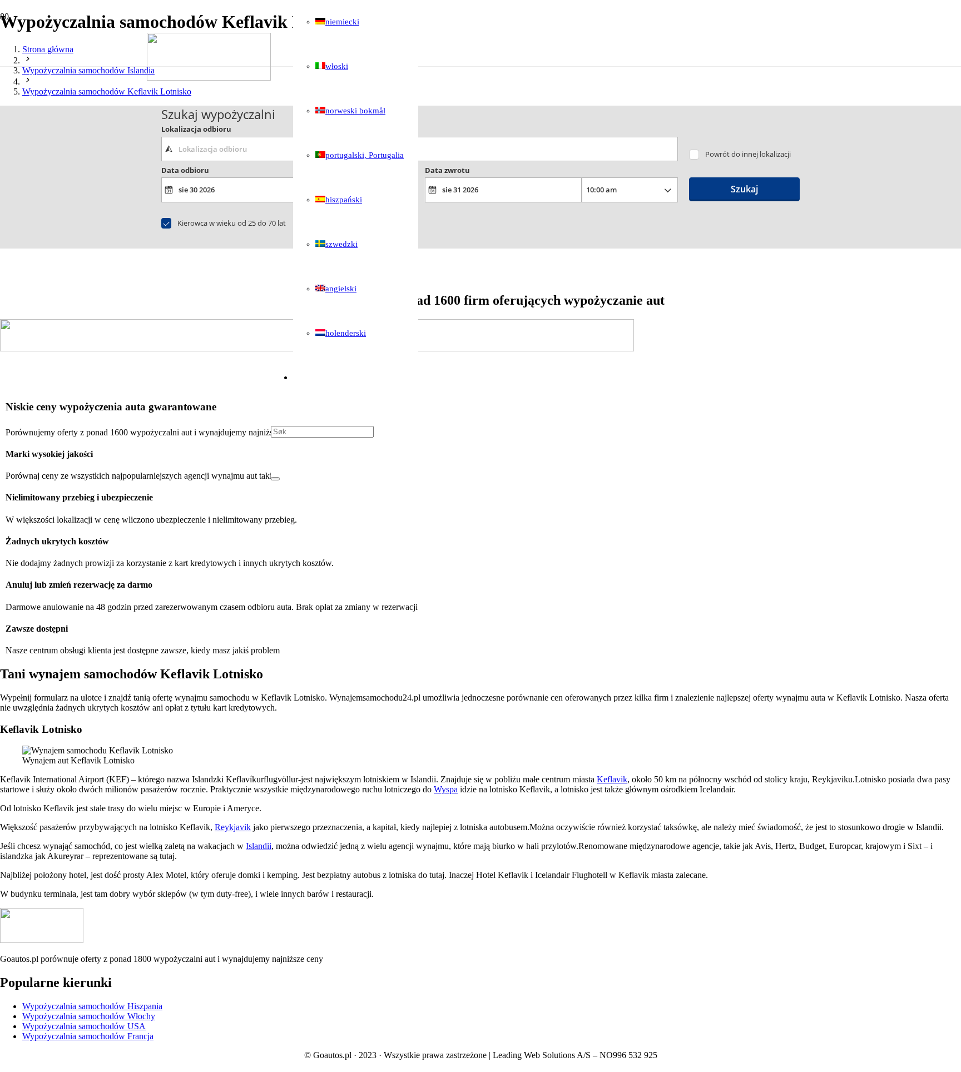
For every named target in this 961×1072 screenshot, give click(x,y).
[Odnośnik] (209, 77)
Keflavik (612, 779)
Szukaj (744, 189)
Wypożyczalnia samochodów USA (84, 1026)
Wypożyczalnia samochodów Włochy (88, 1016)
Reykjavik (233, 827)
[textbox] (419, 149)
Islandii (258, 846)
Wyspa (446, 789)
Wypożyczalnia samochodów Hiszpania (92, 1006)
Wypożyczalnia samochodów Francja (87, 1036)
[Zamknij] (275, 478)
